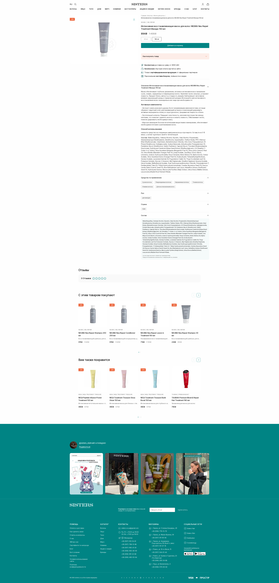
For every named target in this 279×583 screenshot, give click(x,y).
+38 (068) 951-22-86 (128, 554)
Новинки (103, 545)
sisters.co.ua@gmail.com (130, 528)
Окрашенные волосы (182, 182)
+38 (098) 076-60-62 (159, 567)
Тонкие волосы (198, 182)
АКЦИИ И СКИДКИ (147, 9)
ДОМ (99, 9)
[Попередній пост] (73, 474)
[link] (207, 4)
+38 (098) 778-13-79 (159, 531)
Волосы (103, 528)
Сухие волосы (147, 182)
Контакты (73, 556)
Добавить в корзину (175, 45)
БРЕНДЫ (177, 9)
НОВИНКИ (117, 9)
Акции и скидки (105, 549)
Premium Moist (184, 394)
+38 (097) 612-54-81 (128, 541)
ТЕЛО (91, 9)
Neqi (80, 394)
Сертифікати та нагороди (79, 545)
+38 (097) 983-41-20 (128, 548)
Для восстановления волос (165, 187)
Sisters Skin (191, 533)
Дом (102, 538)
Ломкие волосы (147, 187)
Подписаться (84, 447)
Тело (102, 535)
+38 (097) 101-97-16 (159, 546)
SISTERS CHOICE (164, 9)
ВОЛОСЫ (73, 9)
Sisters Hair (191, 528)
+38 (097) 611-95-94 (159, 538)
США (143, 209)
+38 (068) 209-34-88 (159, 560)
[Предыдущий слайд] (194, 295)
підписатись (183, 510)
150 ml (157, 39)
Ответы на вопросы (77, 535)
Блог (71, 549)
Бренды (103, 552)
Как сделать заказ (76, 532)
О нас (72, 538)
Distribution (191, 538)
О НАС (186, 9)
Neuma (143, 22)
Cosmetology (191, 543)
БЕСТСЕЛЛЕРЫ (130, 9)
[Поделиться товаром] (134, 19)
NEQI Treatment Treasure (92, 394)
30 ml (146, 39)
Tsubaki (174, 394)
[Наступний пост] (205, 474)
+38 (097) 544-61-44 (159, 552)
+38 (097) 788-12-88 (129, 544)
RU (71, 4)
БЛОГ (195, 9)
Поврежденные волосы (163, 182)
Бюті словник (75, 552)
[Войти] (202, 4)
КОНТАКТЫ (205, 9)
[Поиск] (75, 4)
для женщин (146, 198)
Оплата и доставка (77, 528)
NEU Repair (151, 22)
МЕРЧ (107, 9)
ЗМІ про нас (74, 542)
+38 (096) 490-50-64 (129, 557)
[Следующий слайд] (199, 295)
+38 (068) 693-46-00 (129, 551)
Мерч (102, 542)
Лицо (102, 532)
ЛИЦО (83, 9)
